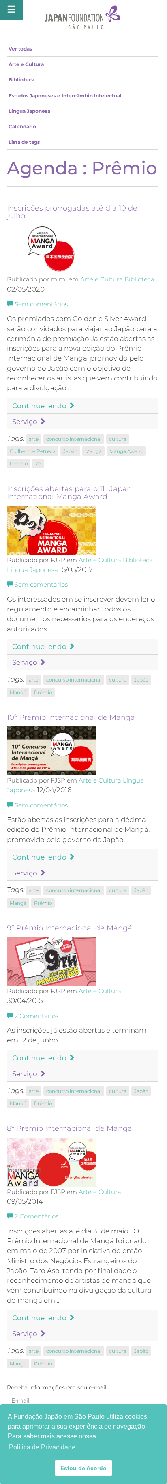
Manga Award (126, 451)
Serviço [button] (25, 422)
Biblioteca (21, 80)
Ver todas (20, 49)
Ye (38, 463)
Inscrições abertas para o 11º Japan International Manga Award (69, 492)
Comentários (36, 1016)
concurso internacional (73, 439)
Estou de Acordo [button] (83, 1468)
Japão (70, 451)
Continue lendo (40, 406)
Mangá (93, 451)
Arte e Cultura (26, 64)
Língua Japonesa (29, 111)
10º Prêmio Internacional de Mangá (71, 717)
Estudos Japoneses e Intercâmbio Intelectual (65, 95)
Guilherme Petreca (33, 451)
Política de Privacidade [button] (42, 1447)
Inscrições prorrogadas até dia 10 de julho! (72, 212)
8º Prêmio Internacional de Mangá (69, 1128)
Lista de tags (24, 142)
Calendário (22, 126)
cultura (117, 439)
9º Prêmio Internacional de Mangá (69, 927)
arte (34, 439)
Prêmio (19, 463)
